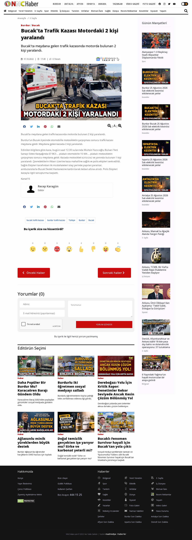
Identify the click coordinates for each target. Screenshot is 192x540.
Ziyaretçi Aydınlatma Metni (30, 494)
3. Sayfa (38, 10)
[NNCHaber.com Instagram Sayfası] (164, 4)
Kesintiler (143, 10)
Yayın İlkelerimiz (25, 483)
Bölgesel (12, 10)
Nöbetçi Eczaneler (111, 511)
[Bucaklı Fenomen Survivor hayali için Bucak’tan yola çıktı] (116, 421)
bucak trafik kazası (35, 220)
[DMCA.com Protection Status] (26, 500)
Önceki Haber (35, 273)
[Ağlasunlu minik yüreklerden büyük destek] (36, 421)
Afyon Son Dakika (106, 522)
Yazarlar (106, 505)
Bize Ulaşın (63, 478)
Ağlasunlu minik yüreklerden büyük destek (34, 442)
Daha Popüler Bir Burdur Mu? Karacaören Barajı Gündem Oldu (33, 388)
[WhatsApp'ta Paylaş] (52, 126)
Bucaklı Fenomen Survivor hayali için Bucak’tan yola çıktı (114, 442)
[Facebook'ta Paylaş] (24, 126)
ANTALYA (68, 4)
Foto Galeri (134, 505)
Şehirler (101, 516)
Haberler (121, 534)
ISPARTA (91, 4)
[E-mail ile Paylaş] (58, 126)
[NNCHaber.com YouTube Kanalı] (174, 4)
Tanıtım (75, 10)
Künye (20, 478)
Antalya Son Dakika (160, 516)
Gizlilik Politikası (65, 483)
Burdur (25, 25)
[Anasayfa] (6, 10)
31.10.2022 (28, 59)
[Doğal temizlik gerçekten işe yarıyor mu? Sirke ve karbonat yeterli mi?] (76, 421)
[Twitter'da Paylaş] (31, 126)
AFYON (80, 4)
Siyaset (154, 10)
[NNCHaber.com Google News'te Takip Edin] (108, 59)
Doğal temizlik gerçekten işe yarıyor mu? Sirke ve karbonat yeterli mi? (76, 444)
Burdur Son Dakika (132, 516)
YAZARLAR (118, 4)
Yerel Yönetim (25, 10)
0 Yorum (56, 59)
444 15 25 (76, 495)
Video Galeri (161, 505)
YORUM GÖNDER (104, 324)
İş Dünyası (65, 10)
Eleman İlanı (97, 10)
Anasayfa (22, 18)
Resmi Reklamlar (129, 10)
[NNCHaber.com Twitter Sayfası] (169, 4)
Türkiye (72, 220)
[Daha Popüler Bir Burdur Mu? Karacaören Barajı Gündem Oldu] (36, 365)
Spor (46, 10)
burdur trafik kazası (56, 220)
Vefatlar (85, 10)
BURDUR (57, 4)
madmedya (110, 534)
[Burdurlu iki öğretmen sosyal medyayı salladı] (76, 365)
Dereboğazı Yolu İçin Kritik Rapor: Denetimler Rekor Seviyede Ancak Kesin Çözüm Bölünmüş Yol (116, 390)
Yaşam (163, 10)
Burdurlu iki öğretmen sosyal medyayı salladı (71, 386)
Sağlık (108, 10)
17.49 (43, 59)
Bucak (36, 25)
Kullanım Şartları (65, 489)
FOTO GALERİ (149, 4)
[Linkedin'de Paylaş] (38, 126)
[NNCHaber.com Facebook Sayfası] (160, 4)
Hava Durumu (162, 511)
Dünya (116, 10)
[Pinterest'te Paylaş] (45, 126)
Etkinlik (54, 10)
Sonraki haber (113, 273)
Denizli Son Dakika (159, 522)
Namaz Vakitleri (136, 511)
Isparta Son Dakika (133, 522)
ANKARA (102, 4)
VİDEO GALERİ (132, 4)
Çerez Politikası (24, 489)
